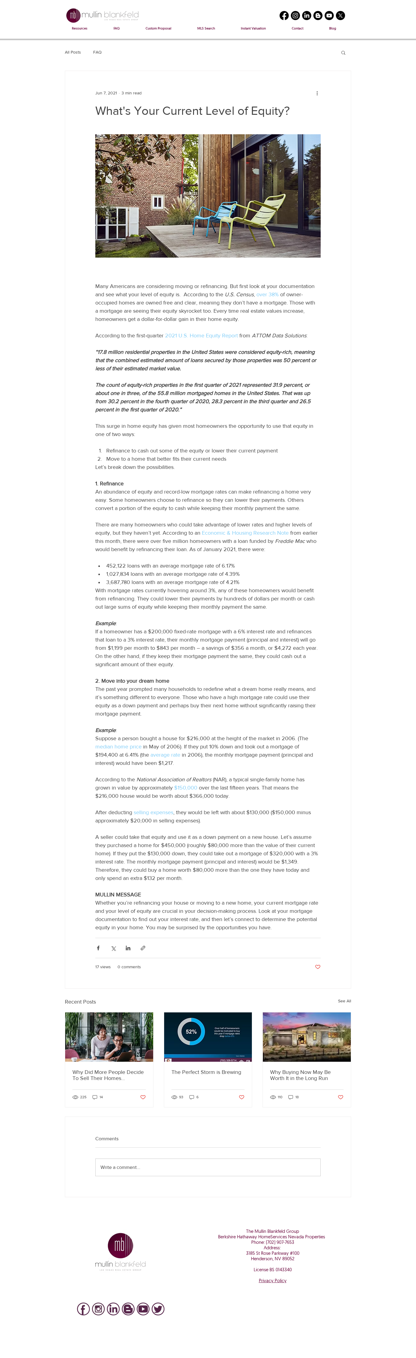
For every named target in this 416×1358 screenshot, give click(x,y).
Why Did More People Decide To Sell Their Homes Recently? (108, 1075)
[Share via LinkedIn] (128, 948)
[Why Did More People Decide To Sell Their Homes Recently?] (109, 1037)
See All (344, 1000)
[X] (340, 15)
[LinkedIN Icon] (113, 1309)
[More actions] (317, 93)
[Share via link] (143, 948)
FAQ (97, 52)
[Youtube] (329, 15)
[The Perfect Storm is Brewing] (208, 1037)
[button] (343, 52)
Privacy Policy (273, 1281)
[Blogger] (318, 15)
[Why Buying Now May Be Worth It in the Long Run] (307, 1037)
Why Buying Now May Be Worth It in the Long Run (300, 1075)
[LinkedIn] (306, 15)
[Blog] (128, 1309)
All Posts (73, 52)
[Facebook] (284, 15)
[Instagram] (295, 15)
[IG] (98, 1309)
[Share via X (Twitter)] (113, 948)
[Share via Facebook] (98, 948)
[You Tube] (143, 1309)
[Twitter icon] (158, 1309)
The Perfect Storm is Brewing (206, 1072)
